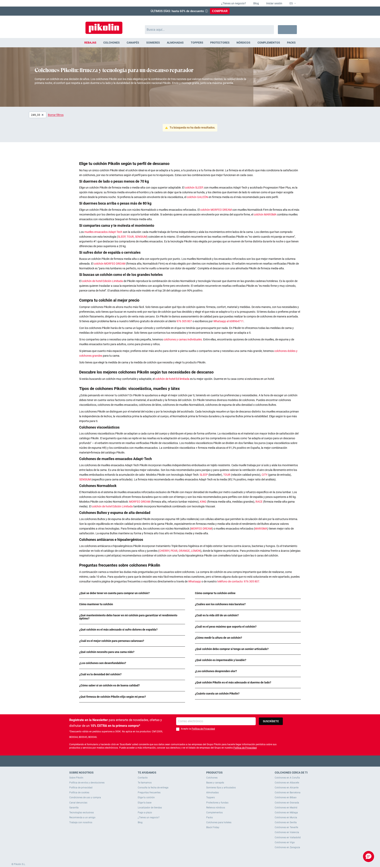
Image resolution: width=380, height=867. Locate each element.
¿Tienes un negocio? (233, 3)
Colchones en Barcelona (287, 792)
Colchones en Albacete (287, 782)
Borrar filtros (56, 114)
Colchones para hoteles (218, 822)
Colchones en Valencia (287, 832)
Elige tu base (144, 802)
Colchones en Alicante (286, 787)
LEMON (195, 550)
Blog (256, 3)
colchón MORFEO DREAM (216, 209)
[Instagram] (198, 761)
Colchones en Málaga (286, 812)
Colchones (212, 777)
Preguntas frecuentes (149, 792)
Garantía (74, 807)
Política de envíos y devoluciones (86, 782)
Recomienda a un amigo (82, 817)
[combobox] (209, 29)
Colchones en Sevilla (286, 822)
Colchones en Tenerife (286, 827)
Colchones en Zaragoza (287, 847)
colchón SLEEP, (194, 187)
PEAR (174, 550)
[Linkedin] (205, 761)
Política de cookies (79, 792)
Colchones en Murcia (286, 817)
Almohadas (212, 792)
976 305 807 (184, 321)
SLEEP (121, 236)
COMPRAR (220, 11)
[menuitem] (90, 42)
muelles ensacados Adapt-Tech (103, 231)
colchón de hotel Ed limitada (172, 378)
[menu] (190, 42)
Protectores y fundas (217, 802)
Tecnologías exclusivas (81, 812)
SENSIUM (141, 236)
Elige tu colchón (146, 797)
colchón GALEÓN (198, 197)
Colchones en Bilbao (285, 797)
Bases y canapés (215, 782)
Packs (209, 817)
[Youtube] (190, 761)
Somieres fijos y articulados (221, 787)
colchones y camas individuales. (183, 339)
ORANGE (184, 550)
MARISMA (261, 528)
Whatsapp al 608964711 (228, 321)
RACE (259, 501)
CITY (265, 474)
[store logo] (104, 26)
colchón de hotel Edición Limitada (103, 281)
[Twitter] (182, 761)
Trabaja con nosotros (80, 822)
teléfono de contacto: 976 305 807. (238, 581)
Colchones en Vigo (285, 842)
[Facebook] (175, 761)
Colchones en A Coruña (287, 777)
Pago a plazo (145, 812)
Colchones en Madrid (286, 807)
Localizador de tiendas (150, 807)
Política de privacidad (80, 787)
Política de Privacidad (203, 728)
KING (203, 501)
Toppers (210, 797)
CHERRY (164, 550)
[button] (291, 4)
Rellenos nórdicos (215, 807)
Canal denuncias (78, 802)
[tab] (132, 593)
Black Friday (212, 827)
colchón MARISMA (265, 214)
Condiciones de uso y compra (85, 797)
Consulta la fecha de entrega (153, 787)
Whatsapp (194, 581)
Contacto (143, 777)
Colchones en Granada (287, 802)
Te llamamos (145, 782)
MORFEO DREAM (140, 501)
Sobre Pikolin (76, 777)
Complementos (214, 812)
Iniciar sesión (274, 3)
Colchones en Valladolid (288, 837)
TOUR (130, 236)
